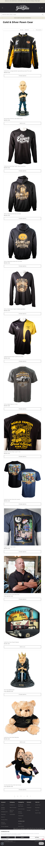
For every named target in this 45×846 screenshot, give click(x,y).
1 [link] (14, 796)
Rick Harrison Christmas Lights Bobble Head (13, 118)
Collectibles (20, 815)
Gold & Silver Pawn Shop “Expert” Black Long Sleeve (15, 166)
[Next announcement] (42, 18)
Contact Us (12, 804)
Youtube (28, 810)
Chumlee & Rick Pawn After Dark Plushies (12, 784)
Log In (2, 804)
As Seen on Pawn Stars (20, 805)
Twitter (28, 804)
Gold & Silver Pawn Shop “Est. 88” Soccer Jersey (13, 356)
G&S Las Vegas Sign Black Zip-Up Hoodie (12, 213)
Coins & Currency (20, 812)
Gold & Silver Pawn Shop (37, 840)
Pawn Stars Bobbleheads (9, 689)
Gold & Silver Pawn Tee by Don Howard (12, 499)
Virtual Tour (37, 804)
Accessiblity (12, 814)
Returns (3, 817)
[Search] (42, 14)
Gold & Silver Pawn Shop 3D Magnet (11, 642)
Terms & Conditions (3, 823)
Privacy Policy (4, 819)
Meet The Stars (13, 807)
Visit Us (37, 810)
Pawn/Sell (3, 814)
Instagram (29, 807)
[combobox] (22, 14)
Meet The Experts (12, 811)
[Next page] (30, 796)
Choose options (22, 75)
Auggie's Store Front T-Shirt (9, 546)
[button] (2, 8)
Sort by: (21, 29)
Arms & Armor (21, 808)
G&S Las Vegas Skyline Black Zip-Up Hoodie (13, 261)
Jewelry (20, 823)
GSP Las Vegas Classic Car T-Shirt (11, 404)
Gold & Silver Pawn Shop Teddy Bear (11, 737)
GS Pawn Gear (21, 821)
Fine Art (20, 818)
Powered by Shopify (38, 841)
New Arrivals (21, 826)
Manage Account (3, 808)
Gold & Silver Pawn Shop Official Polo (11, 594)
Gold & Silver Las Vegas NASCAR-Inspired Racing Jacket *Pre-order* (18, 70)
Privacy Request (4, 826)
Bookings (37, 807)
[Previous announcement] (2, 18)
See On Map (38, 812)
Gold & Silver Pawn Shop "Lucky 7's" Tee (12, 451)
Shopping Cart (4, 811)
